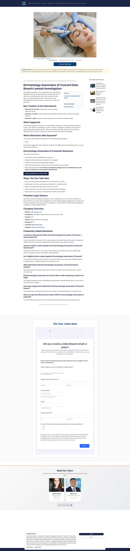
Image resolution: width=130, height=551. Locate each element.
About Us (83, 3)
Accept (91, 534)
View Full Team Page (64, 505)
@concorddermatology (38, 227)
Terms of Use (38, 547)
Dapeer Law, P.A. (27, 69)
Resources (70, 3)
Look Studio (41, 58)
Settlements (50, 3)
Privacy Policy (29, 547)
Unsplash (48, 58)
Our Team (77, 3)
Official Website (68, 106)
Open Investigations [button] (34, 3)
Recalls (44, 3)
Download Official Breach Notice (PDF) (36, 173)
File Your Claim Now (65, 64)
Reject (91, 537)
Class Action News (60, 3)
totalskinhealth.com (36, 212)
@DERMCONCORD (36, 224)
